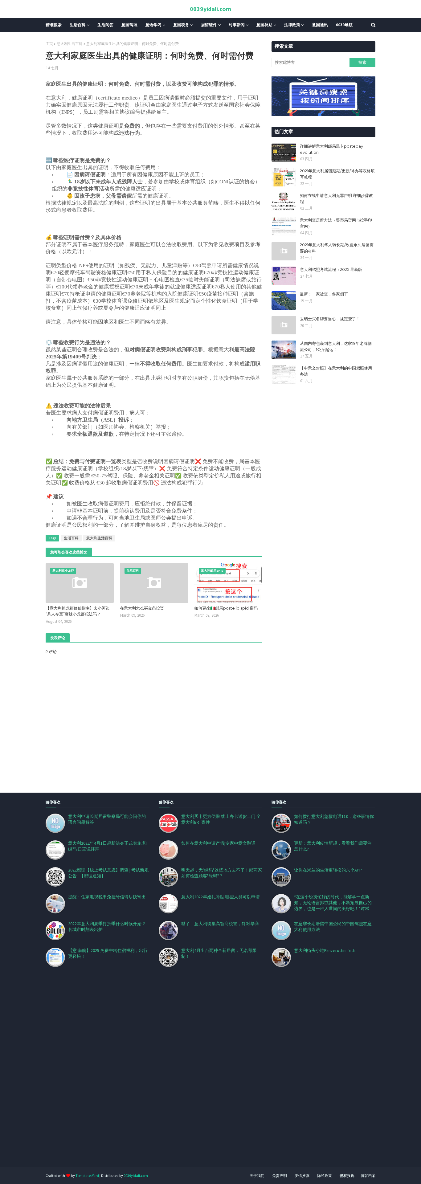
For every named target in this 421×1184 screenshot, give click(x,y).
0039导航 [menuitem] (344, 24)
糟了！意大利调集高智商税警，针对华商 (220, 923)
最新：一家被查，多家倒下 (324, 294)
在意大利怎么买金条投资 (142, 608)
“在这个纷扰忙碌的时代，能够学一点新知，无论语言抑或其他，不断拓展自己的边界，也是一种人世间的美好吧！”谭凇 (333, 902)
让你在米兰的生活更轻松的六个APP (328, 870)
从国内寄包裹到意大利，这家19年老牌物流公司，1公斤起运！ (336, 346)
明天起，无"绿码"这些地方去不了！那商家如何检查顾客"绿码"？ (221, 873)
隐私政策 (324, 1175)
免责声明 (279, 1175)
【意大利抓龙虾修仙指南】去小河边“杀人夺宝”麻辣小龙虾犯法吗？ (78, 611)
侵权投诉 (347, 1175)
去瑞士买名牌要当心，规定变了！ (330, 318)
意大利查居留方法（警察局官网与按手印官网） (336, 223)
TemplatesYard (87, 1175)
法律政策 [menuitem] (292, 24)
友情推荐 (302, 1175)
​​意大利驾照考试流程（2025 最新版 (331, 269)
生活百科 (71, 538)
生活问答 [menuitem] (105, 24)
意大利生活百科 (70, 43)
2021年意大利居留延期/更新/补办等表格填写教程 (337, 173)
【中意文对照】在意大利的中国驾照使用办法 (336, 371)
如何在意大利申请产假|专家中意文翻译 (218, 843)
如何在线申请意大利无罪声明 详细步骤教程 (336, 198)
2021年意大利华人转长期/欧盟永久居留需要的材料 (337, 247)
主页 (49, 43)
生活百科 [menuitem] (78, 24)
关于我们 (257, 1175)
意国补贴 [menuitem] (264, 24)
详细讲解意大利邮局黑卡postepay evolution (331, 149)
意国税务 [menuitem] (181, 24)
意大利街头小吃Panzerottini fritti (324, 950)
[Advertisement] (185, 1074)
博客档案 (368, 1175)
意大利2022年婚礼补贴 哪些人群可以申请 (220, 897)
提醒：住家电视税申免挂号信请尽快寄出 (107, 897)
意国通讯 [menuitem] (320, 24)
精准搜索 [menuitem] (54, 24)
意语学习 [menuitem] (153, 24)
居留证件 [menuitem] (209, 24)
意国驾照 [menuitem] (129, 24)
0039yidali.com (210, 9)
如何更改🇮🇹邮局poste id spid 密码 (226, 608)
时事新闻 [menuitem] (237, 24)
